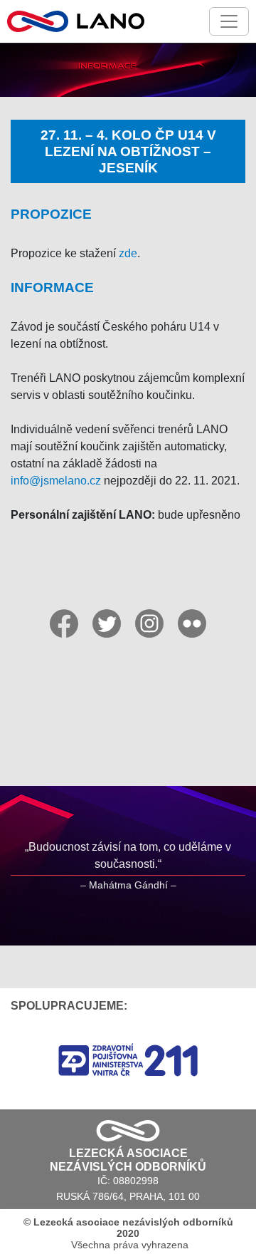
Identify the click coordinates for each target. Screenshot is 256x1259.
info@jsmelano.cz (56, 481)
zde (128, 253)
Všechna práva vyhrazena (128, 1233)
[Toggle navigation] (229, 21)
